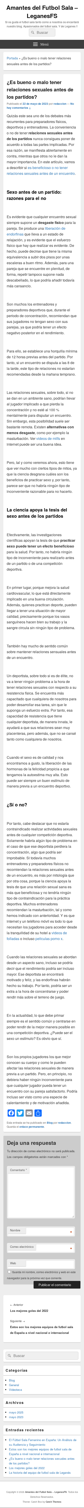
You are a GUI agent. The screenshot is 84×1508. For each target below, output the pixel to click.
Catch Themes (53, 1501)
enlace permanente (31, 1127)
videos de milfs (48, 438)
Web (13, 1263)
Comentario (18, 1170)
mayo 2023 (16, 1417)
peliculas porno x (48, 938)
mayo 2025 (16, 1412)
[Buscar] (32, 32)
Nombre (15, 1230)
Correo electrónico (22, 1246)
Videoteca (15, 1389)
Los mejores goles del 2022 (27, 1468)
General (14, 1385)
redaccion (60, 104)
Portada (12, 58)
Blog (50, 1123)
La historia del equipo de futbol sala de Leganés (40, 1472)
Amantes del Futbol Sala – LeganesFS (42, 11)
